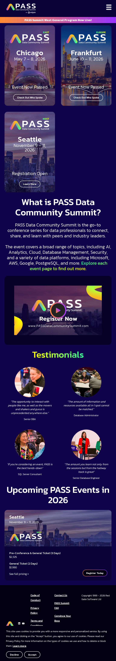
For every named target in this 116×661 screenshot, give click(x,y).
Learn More (29, 184)
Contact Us (60, 595)
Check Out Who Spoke (30, 97)
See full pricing (18, 574)
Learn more (19, 646)
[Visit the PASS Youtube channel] (23, 623)
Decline (14, 654)
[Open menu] (108, 7)
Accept (32, 654)
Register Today (95, 573)
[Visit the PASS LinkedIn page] (19, 623)
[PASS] (10, 623)
